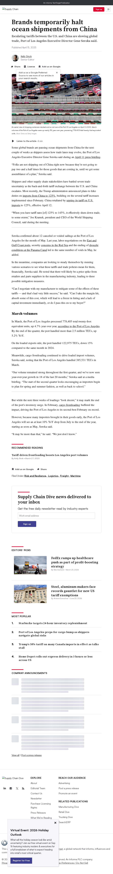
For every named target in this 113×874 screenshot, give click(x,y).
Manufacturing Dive (69, 806)
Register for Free (21, 860)
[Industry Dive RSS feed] (23, 788)
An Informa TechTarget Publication (56, 3)
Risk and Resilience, (36, 475)
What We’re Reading (41, 817)
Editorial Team (38, 788)
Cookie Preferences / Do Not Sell (70, 862)
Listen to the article (30, 141)
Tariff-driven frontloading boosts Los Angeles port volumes (50, 455)
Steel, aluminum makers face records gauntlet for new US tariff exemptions (73, 590)
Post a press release (31, 755)
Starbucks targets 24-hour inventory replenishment (53, 623)
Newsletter (36, 798)
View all (15, 755)
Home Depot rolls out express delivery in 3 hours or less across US (56, 658)
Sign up (99, 9)
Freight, (65, 475)
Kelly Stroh (26, 56)
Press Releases (38, 812)
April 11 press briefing (87, 157)
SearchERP (64, 822)
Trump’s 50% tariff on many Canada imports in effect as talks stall (59, 646)
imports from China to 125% (39, 195)
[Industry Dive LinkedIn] (4, 788)
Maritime (75, 475)
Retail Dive (64, 811)
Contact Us (36, 793)
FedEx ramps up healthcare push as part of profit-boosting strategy (74, 562)
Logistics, (54, 475)
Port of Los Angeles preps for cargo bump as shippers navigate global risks (54, 633)
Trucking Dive (66, 817)
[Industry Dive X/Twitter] (17, 788)
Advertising (64, 783)
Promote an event (68, 793)
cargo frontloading (69, 405)
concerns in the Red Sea (54, 245)
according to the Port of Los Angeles (78, 326)
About (34, 783)
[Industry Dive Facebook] (11, 788)
